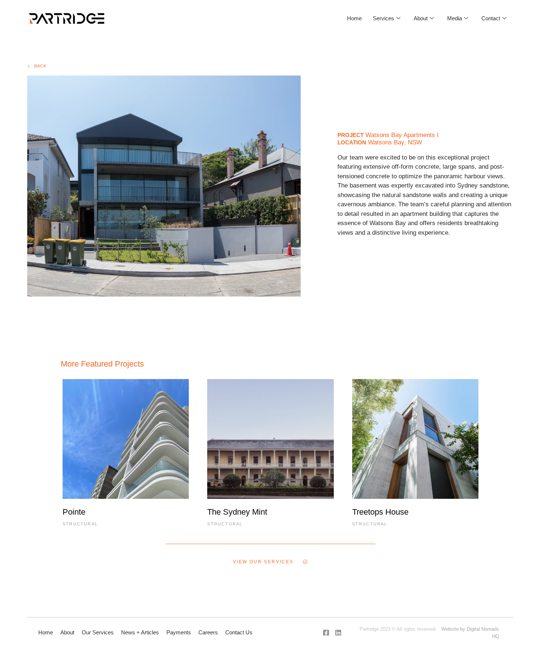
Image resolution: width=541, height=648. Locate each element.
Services (383, 18)
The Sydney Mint (237, 511)
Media (454, 18)
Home (354, 18)
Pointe (74, 511)
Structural (80, 524)
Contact (490, 18)
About (421, 18)
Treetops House (380, 511)
